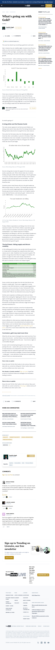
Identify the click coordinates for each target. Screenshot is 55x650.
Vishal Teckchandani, (42, 26)
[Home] (27, 6)
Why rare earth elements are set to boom (39, 606)
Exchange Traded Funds (10, 598)
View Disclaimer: (6, 395)
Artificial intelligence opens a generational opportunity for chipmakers (38, 611)
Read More (4, 494)
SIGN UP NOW (9, 557)
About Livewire (26, 600)
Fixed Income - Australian (9, 609)
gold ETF (5, 437)
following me (23, 386)
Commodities (18, 463)
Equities (11, 463)
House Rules (46, 626)
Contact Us (25, 612)
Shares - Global (9, 605)
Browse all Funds (10, 612)
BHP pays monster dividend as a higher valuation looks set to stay (28, 415)
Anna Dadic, (40, 40)
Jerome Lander (10, 502)
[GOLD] (10, 445)
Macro (10, 465)
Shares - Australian (8, 602)
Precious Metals (29, 463)
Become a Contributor (26, 609)
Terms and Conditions (31, 626)
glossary (16, 597)
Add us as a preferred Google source (12, 41)
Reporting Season (42, 17)
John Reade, (4, 426)
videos (16, 600)
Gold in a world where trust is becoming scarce (9, 423)
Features (25, 602)
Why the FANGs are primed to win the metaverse (40, 617)
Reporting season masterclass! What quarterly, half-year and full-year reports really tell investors (28, 424)
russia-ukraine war (27, 437)
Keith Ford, (4, 419)
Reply (10, 497)
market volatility (15, 437)
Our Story (25, 597)
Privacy (40, 626)
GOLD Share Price (36, 595)
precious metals (7, 439)
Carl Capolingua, (24, 427)
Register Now (42, 574)
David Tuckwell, (24, 419)
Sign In (42, 5)
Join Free (49, 5)
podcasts (16, 602)
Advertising (26, 595)
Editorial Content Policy (18, 626)
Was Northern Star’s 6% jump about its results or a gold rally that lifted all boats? (10, 415)
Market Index (26, 618)
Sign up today (24, 371)
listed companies (18, 595)
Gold (23, 463)
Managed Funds (9, 595)
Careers (25, 605)
